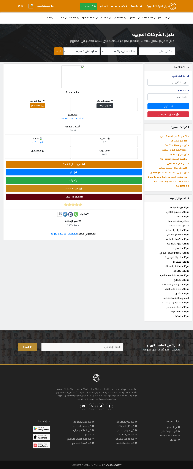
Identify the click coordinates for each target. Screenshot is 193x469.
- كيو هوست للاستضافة (177, 145)
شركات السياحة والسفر (178, 307)
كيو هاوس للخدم (126, 430)
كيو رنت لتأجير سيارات (82, 430)
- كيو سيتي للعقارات (179, 154)
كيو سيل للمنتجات (126, 434)
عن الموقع (172, 427)
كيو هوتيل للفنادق (82, 422)
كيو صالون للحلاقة (125, 443)
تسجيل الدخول (43, 6)
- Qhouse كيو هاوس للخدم (175, 150)
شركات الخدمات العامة (177, 239)
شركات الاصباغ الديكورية (177, 257)
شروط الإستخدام (169, 431)
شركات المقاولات (180, 248)
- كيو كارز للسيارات (179, 141)
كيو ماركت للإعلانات (125, 439)
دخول (167, 106)
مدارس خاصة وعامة (179, 225)
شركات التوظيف (181, 316)
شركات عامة (183, 216)
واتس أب (74, 180)
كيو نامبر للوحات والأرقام (79, 439)
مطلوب (102, 6)
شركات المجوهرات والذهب (175, 302)
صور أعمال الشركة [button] (72, 164)
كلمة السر (183, 90)
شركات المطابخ (181, 280)
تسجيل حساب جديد (166, 114)
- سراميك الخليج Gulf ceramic (174, 159)
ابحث (58, 51)
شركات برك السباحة (179, 207)
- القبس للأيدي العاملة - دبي (174, 136)
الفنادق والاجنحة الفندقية (176, 298)
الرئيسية (135, 6)
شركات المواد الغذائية (178, 243)
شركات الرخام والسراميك (177, 289)
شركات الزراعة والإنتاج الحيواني (174, 252)
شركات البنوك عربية (180, 311)
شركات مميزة (118, 6)
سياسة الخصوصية (169, 435)
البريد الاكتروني (180, 76)
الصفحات (72, 233)
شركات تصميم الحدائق (178, 234)
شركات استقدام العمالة (177, 266)
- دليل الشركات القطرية (177, 163)
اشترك (25, 347)
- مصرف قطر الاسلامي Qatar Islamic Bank (168, 177)
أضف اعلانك (87, 6)
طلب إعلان (119, 18)
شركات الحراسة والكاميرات (175, 284)
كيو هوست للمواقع (82, 443)
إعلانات (47, 18)
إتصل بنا (60, 18)
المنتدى (133, 18)
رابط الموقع (36, 106)
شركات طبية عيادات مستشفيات (174, 275)
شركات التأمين (182, 293)
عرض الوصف (103, 106)
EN (19, 6)
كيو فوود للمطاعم (82, 426)
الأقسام (104, 18)
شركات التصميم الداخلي (177, 212)
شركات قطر (37, 142)
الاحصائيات (147, 18)
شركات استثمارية (180, 261)
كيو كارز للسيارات (127, 426)
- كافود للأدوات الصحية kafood (174, 168)
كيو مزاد (87, 434)
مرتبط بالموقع (58, 233)
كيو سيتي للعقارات (125, 422)
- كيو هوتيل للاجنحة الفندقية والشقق (169, 172)
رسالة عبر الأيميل (72, 196)
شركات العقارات (181, 270)
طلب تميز (163, 18)
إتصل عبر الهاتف (72, 188)
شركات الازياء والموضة (177, 230)
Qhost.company (114, 465)
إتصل (72, 172)
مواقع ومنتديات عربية (178, 221)
